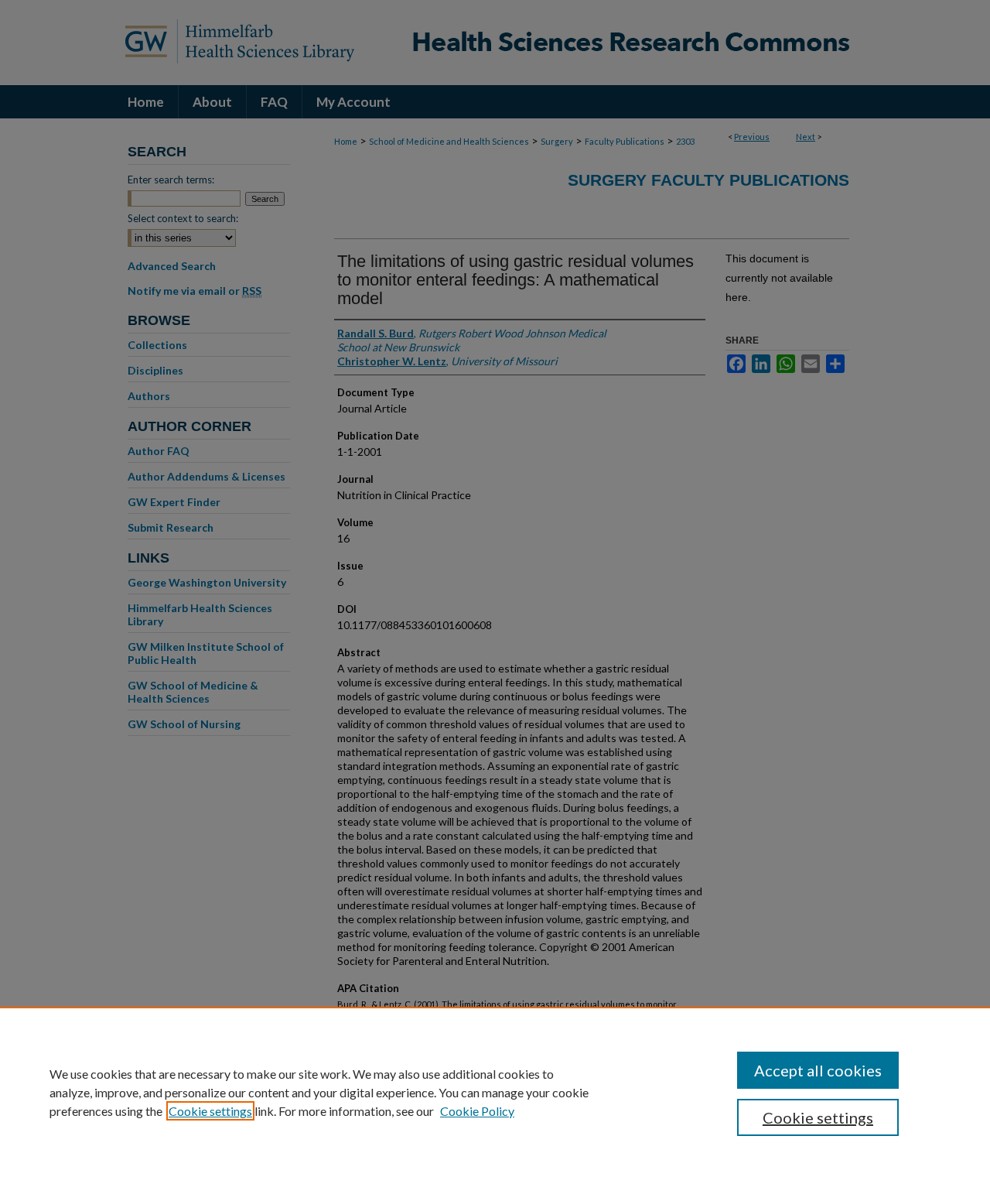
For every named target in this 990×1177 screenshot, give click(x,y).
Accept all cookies (818, 1070)
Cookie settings (210, 1110)
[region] (495, 1092)
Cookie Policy (477, 1110)
